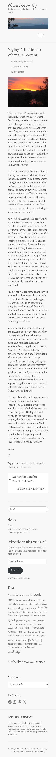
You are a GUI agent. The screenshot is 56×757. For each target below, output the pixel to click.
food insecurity (29, 612)
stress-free (25, 467)
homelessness (20, 624)
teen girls (31, 647)
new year (40, 635)
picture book (31, 644)
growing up (23, 620)
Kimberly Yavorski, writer (26, 662)
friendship (13, 615)
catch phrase (23, 600)
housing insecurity (34, 624)
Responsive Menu (46, 35)
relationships (17, 71)
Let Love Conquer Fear (32, 489)
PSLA (40, 644)
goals (44, 616)
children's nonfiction (35, 604)
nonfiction (12, 640)
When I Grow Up (22, 5)
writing (14, 651)
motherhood (29, 635)
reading (11, 647)
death (44, 604)
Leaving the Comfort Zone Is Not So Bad (22, 479)
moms (18, 635)
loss (20, 631)
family (24, 463)
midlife (11, 635)
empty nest (31, 608)
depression (12, 608)
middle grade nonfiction (34, 632)
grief (11, 620)
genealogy (24, 616)
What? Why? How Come (19, 532)
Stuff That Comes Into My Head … (23, 529)
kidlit (27, 627)
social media (20, 647)
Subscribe (15, 570)
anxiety (29, 595)
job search (19, 628)
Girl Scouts (35, 615)
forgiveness (42, 612)
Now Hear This (22, 640)
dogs (21, 608)
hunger (10, 628)
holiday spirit (37, 463)
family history (15, 612)
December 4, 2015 (19, 66)
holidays (13, 467)
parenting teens (15, 644)
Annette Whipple (16, 595)
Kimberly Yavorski (23, 61)
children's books (20, 604)
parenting (35, 640)
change (31, 600)
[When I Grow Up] (28, 22)
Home (10, 525)
